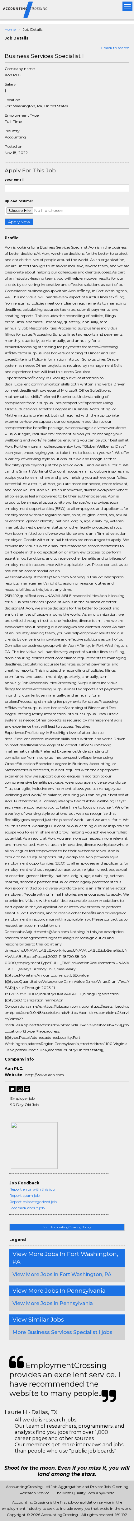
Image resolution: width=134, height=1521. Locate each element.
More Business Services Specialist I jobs (62, 1332)
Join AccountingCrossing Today (67, 1227)
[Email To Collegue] (20, 1089)
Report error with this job (32, 1189)
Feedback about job (27, 1208)
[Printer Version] (27, 1089)
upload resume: (19, 201)
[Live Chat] (12, 1089)
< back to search (114, 47)
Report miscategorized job (33, 1201)
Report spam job (24, 1195)
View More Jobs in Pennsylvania (52, 1303)
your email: (14, 180)
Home (10, 29)
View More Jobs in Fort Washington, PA (62, 1274)
